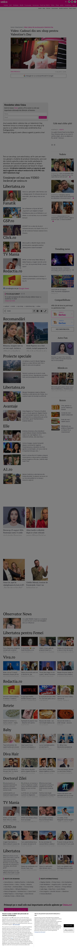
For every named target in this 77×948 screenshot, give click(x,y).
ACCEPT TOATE (68, 925)
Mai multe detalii (16, 924)
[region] (38, 929)
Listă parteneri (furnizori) (40, 932)
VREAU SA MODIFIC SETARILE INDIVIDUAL (68, 930)
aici (11, 938)
